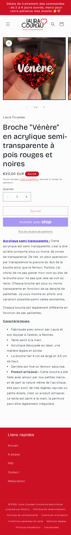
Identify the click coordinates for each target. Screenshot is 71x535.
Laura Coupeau (26, 504)
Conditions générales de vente (25, 521)
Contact (13, 472)
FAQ (10, 463)
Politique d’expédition (28, 527)
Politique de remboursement (49, 509)
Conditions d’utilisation (54, 515)
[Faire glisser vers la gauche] (26, 107)
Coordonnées (51, 527)
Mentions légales (56, 521)
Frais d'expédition (29, 179)
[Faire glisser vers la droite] (44, 107)
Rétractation (16, 481)
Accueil (13, 445)
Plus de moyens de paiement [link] (35, 231)
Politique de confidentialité (22, 515)
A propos (14, 454)
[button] (8, 24)
